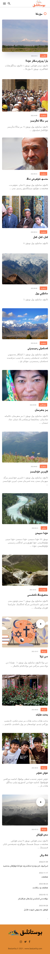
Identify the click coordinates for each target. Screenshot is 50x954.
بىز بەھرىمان (41, 409)
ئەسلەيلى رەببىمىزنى (38, 348)
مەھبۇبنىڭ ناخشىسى (37, 594)
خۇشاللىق (43, 405)
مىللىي (44, 528)
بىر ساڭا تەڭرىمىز (39, 120)
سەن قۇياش (42, 834)
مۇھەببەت (43, 589)
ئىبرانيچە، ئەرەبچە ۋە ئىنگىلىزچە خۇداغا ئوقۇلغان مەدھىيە (25, 865)
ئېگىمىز (43, 56)
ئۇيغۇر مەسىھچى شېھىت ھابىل (36, 909)
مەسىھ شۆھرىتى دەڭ (37, 178)
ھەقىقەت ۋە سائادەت (40, 887)
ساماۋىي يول (42, 293)
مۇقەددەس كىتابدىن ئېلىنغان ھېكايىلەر (33, 898)
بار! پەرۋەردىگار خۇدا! (37, 60)
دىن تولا (44, 656)
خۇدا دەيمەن (41, 532)
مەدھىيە (43, 115)
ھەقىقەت (45, 876)
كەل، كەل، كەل (40, 236)
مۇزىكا (44, 651)
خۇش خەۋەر (42, 772)
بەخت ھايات (42, 714)
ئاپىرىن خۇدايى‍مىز (39, 471)
